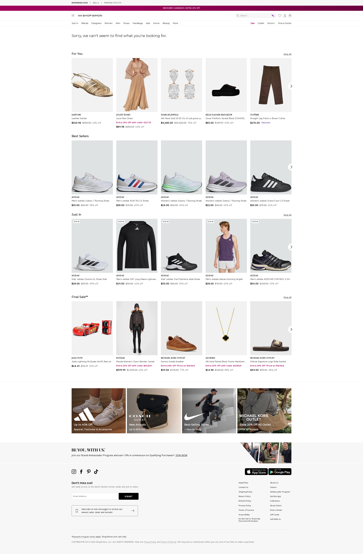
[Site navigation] (73, 16)
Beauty (166, 23)
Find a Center (284, 23)
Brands (84, 23)
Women (109, 23)
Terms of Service (246, 510)
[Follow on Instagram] (74, 473)
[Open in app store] (256, 474)
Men (118, 23)
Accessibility (244, 514)
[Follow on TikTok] (96, 473)
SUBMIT (129, 496)
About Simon (276, 505)
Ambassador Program (280, 491)
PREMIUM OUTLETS (112, 2)
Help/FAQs (243, 482)
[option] (92, 91)
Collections (275, 501)
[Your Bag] (290, 16)
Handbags (138, 23)
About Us (274, 482)
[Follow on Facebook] (81, 473)
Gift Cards (274, 514)
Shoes (126, 23)
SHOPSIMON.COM (80, 2)
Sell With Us (275, 519)
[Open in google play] (279, 474)
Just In (75, 23)
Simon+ (271, 23)
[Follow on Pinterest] (89, 473)
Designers (96, 23)
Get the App (275, 496)
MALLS (96, 2)
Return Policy (245, 496)
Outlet (261, 23)
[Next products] (291, 86)
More (175, 23)
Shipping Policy (245, 491)
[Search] (255, 15)
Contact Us (243, 487)
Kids (148, 23)
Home (156, 23)
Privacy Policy (245, 505)
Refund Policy (245, 501)
